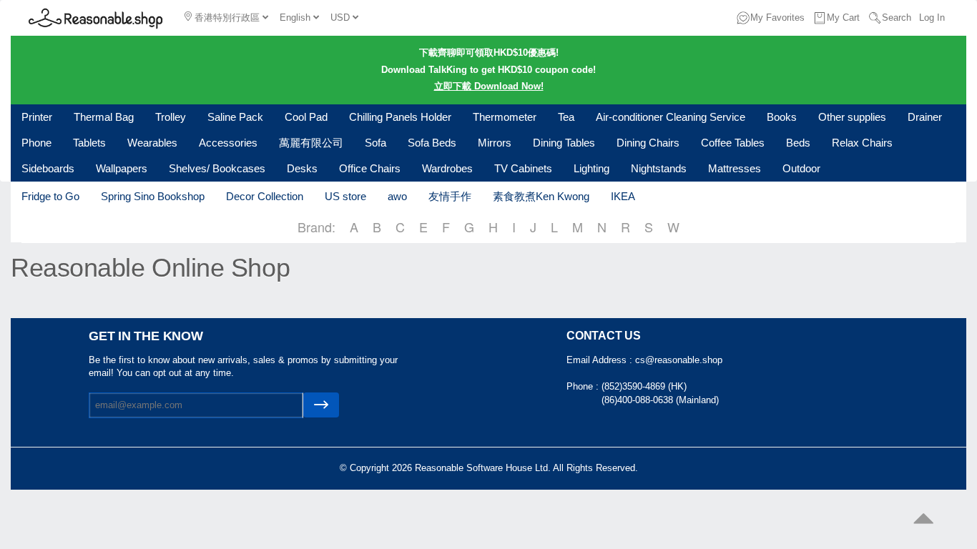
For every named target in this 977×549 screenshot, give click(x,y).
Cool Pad (306, 117)
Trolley (170, 117)
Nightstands (659, 168)
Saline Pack (235, 117)
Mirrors (494, 143)
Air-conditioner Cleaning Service (670, 117)
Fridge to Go (50, 196)
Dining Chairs (648, 143)
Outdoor (801, 168)
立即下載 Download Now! (489, 86)
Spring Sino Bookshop (153, 196)
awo (397, 196)
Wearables (152, 143)
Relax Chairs (862, 143)
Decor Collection (264, 196)
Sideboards (47, 168)
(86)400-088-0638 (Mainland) (660, 400)
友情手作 (449, 196)
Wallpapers (121, 168)
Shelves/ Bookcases (217, 168)
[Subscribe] (321, 404)
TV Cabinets (523, 168)
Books (782, 117)
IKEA (623, 196)
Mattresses (734, 168)
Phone (36, 143)
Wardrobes (447, 168)
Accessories (228, 143)
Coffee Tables (733, 143)
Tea (566, 117)
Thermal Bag (104, 117)
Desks (302, 168)
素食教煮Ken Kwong (541, 196)
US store (345, 196)
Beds (798, 143)
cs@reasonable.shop (678, 360)
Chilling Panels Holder (400, 117)
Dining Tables (564, 143)
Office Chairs (370, 168)
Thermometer (504, 117)
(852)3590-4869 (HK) (644, 386)
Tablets (89, 143)
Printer (36, 117)
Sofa (375, 143)
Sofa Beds (432, 143)
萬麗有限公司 (311, 143)
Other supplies (852, 117)
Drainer (925, 117)
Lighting (591, 168)
